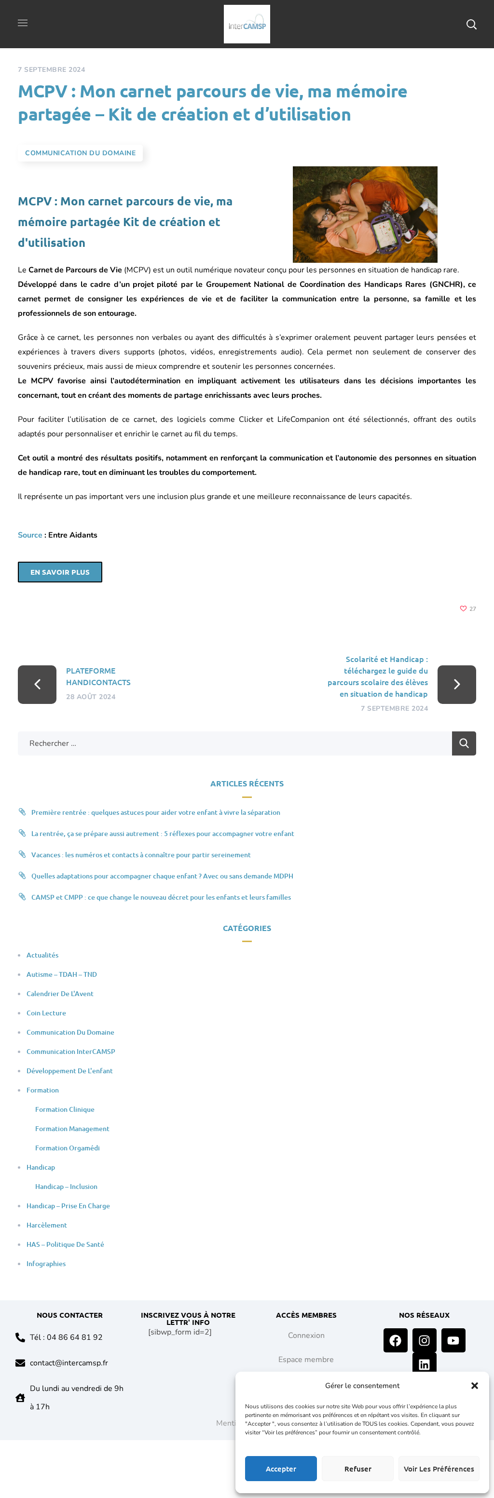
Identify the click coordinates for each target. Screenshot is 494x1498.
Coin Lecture (46, 1012)
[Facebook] (396, 1340)
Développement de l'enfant (70, 1070)
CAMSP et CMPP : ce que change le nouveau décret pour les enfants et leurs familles (161, 897)
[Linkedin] (424, 1364)
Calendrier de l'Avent (60, 993)
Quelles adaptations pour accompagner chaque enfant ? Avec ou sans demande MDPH (162, 875)
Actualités (42, 954)
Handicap (41, 1167)
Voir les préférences (439, 1468)
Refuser (357, 1468)
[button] (475, 1385)
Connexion (306, 1335)
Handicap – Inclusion (66, 1186)
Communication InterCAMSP (71, 1051)
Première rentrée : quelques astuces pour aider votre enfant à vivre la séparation (155, 812)
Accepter (281, 1468)
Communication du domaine (80, 153)
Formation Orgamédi (67, 1147)
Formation (43, 1089)
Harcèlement (47, 1224)
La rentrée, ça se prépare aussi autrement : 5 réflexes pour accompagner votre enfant (162, 833)
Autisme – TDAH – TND (62, 974)
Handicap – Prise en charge (68, 1205)
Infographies (46, 1263)
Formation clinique (65, 1109)
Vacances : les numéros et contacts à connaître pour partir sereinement (141, 854)
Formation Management (72, 1128)
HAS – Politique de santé (65, 1244)
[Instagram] (424, 1340)
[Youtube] (453, 1340)
